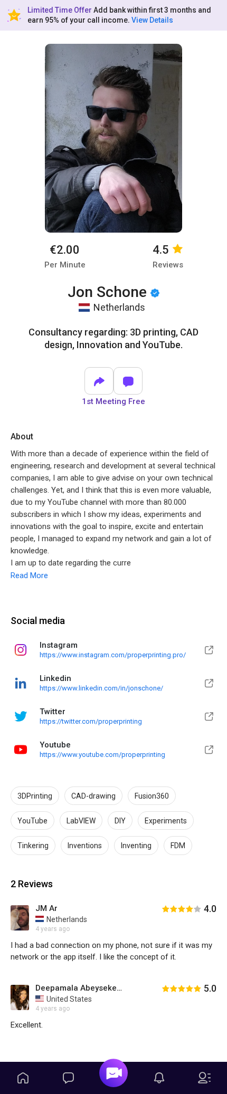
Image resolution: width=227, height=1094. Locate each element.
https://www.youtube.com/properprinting (102, 755)
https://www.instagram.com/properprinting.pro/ (113, 655)
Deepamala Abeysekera (78, 988)
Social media (38, 620)
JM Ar (46, 908)
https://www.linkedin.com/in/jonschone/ (101, 688)
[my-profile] (204, 1078)
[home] (22, 1078)
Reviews (168, 265)
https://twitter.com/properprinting (91, 721)
